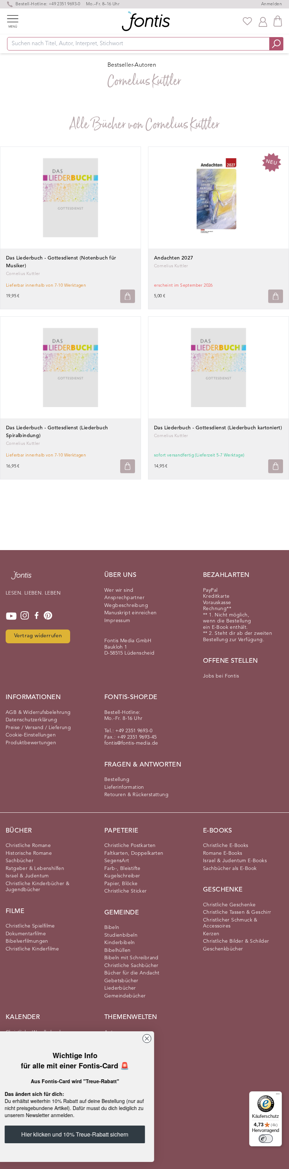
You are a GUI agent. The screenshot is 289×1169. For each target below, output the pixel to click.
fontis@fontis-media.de (131, 743)
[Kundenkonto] (263, 21)
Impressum (117, 620)
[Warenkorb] (278, 21)
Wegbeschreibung (126, 605)
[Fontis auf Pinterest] (48, 616)
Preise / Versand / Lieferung (38, 727)
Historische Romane (29, 853)
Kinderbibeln (119, 942)
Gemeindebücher (125, 996)
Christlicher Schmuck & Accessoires (230, 923)
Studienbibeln (120, 935)
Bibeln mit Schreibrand (131, 957)
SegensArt (116, 860)
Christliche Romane (28, 845)
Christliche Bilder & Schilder (236, 941)
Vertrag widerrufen (38, 636)
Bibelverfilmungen (27, 941)
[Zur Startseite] (21, 578)
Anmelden (271, 4)
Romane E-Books (222, 853)
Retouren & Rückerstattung (136, 794)
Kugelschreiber (122, 875)
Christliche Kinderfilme (32, 949)
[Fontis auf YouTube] (11, 616)
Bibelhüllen (117, 950)
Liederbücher (120, 988)
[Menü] (277, 1095)
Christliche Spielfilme (30, 926)
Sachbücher (19, 860)
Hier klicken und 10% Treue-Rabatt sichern (86, 1136)
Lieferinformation (124, 787)
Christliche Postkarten (130, 845)
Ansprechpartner (124, 597)
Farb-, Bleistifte (122, 868)
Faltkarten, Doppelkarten (134, 853)
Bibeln (111, 927)
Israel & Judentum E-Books (235, 860)
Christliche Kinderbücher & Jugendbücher (37, 887)
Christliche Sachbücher (131, 965)
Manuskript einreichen (130, 612)
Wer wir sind (119, 590)
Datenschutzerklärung (31, 719)
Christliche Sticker (125, 891)
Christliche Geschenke (229, 904)
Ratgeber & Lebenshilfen (35, 868)
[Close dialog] (158, 1038)
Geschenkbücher (223, 949)
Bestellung (116, 779)
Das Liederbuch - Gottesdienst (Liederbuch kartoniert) (218, 427)
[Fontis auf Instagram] (25, 616)
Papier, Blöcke (121, 883)
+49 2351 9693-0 (64, 4)
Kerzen (211, 933)
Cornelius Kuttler (171, 266)
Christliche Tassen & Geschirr (237, 912)
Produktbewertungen (31, 742)
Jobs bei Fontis (221, 676)
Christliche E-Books (225, 845)
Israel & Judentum (27, 875)
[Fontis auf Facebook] (36, 616)
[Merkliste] (247, 21)
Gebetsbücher (121, 980)
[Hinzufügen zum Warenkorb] (127, 296)
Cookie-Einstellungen (31, 735)
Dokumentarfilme (26, 933)
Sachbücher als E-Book (230, 868)
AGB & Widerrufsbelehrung (38, 712)
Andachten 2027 (173, 258)
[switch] (266, 1138)
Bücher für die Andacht (132, 973)
